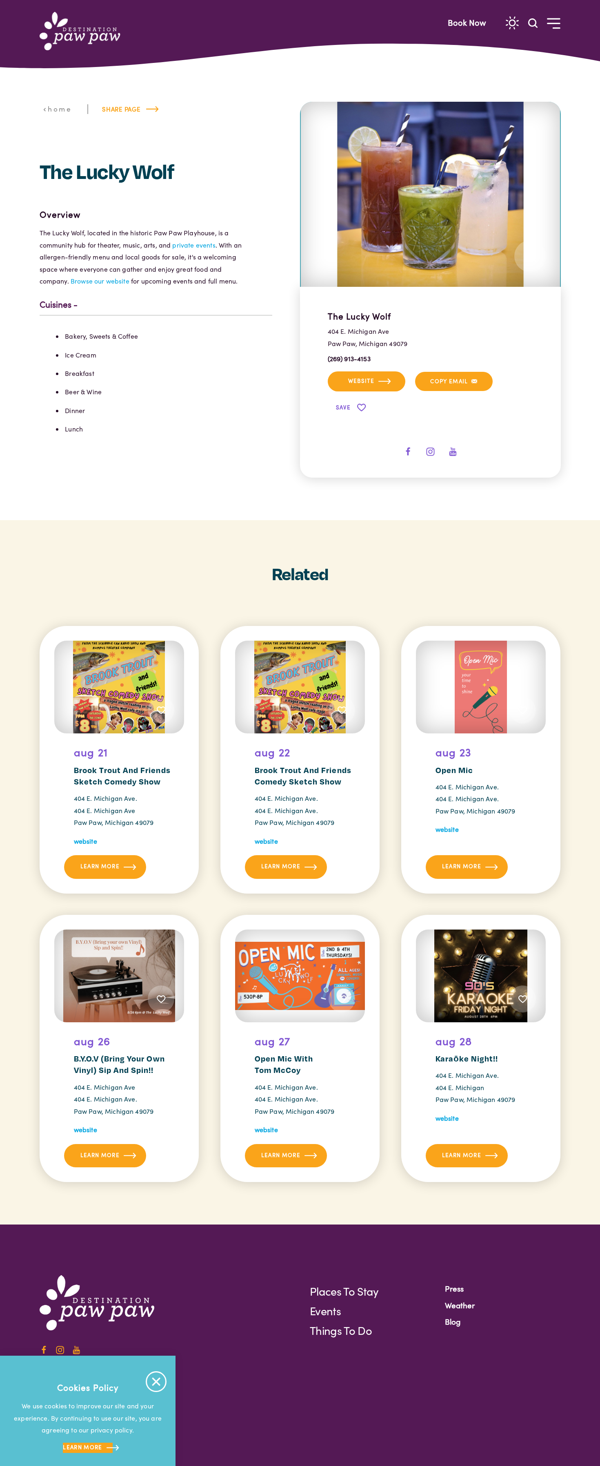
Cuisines (55, 304)
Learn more (82, 1447)
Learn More (100, 866)
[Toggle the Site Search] (532, 23)
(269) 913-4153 (349, 358)
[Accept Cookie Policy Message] (156, 1381)
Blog (452, 1321)
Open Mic (454, 770)
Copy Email (449, 381)
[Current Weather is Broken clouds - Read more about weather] (512, 23)
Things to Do (341, 1330)
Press (454, 1288)
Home (60, 109)
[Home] (83, 31)
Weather (460, 1305)
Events (325, 1310)
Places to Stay (344, 1291)
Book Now (467, 22)
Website (361, 380)
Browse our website (100, 281)
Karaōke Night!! (467, 1058)
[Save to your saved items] (161, 710)
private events (193, 245)
